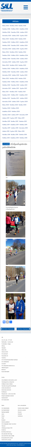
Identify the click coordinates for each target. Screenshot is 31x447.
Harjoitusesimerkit (5, 397)
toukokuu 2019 (23, 121)
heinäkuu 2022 (14, 78)
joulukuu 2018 (14, 128)
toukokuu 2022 (6, 82)
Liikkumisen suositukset (22, 410)
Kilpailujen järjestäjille (5, 412)
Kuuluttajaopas (4, 391)
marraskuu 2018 (23, 128)
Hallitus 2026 (4, 349)
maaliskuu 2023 (24, 68)
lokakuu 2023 (15, 62)
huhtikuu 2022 (15, 82)
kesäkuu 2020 (22, 105)
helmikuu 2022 (6, 85)
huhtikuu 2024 (15, 55)
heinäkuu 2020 (14, 105)
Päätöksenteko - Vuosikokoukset (7, 341)
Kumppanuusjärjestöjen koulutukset (8, 395)
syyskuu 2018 (13, 131)
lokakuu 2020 (15, 101)
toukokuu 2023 (6, 68)
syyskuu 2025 (23, 35)
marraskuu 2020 (6, 101)
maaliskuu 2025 (24, 42)
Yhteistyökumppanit (5, 367)
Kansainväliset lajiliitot (5, 371)
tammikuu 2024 (15, 58)
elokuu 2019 (21, 118)
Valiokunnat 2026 (5, 351)
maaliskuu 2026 (24, 29)
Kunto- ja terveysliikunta (22, 405)
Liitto (2, 337)
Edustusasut (4, 369)
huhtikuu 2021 (15, 95)
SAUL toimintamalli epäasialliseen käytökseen (10, 359)
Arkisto (15, 21)
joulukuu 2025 (24, 32)
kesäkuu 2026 (22, 25)
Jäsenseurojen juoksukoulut (6, 389)
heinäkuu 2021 (14, 91)
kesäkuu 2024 (22, 52)
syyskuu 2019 (13, 118)
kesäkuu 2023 (22, 65)
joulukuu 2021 (23, 85)
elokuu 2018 (21, 131)
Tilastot (3, 418)
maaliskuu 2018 (14, 138)
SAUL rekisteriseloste (5, 361)
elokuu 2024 (5, 52)
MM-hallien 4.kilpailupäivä (23, 329)
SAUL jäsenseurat (5, 353)
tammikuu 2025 (15, 45)
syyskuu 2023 (23, 62)
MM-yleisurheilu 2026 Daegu (7, 433)
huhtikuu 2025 (15, 42)
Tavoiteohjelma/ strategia (6, 343)
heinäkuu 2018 (6, 134)
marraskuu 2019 (23, 115)
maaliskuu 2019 (14, 124)
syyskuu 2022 (23, 75)
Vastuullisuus (4, 357)
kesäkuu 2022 (22, 78)
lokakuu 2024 (15, 49)
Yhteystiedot (4, 347)
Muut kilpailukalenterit (5, 410)
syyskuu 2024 (23, 49)
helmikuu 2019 (23, 124)
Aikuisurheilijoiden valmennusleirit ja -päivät (9, 380)
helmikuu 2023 (6, 72)
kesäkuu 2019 (14, 121)
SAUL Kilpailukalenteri (5, 408)
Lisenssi (3, 414)
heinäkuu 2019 (6, 121)
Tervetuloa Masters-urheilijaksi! (23, 408)
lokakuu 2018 (5, 131)
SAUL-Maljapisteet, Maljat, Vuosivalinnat (9, 423)
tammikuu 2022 (15, 85)
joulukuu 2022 (24, 72)
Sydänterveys (20, 416)
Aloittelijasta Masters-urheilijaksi (7, 383)
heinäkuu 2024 (14, 52)
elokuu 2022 (5, 78)
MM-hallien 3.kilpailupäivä (8, 329)
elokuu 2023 (5, 65)
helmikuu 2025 (6, 45)
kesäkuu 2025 (22, 39)
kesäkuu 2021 (22, 91)
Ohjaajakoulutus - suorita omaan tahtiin (9, 393)
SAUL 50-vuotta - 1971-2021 (7, 340)
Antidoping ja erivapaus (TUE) (7, 427)
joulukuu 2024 (24, 45)
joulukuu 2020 (23, 98)
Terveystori (19, 412)
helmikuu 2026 (6, 32)
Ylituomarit (3, 425)
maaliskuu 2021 (23, 95)
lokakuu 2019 (5, 118)
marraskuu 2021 (6, 88)
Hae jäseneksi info (5, 355)
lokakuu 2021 (15, 88)
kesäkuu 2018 (14, 134)
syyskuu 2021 (23, 88)
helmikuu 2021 (6, 98)
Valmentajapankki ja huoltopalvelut (8, 381)
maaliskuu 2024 (24, 55)
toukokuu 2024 (6, 55)
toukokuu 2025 (6, 42)
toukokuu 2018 (23, 134)
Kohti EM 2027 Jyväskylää (6, 439)
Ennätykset (3, 420)
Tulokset (3, 416)
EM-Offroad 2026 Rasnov (6, 431)
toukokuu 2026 (6, 29)
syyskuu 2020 (24, 101)
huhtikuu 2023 (15, 68)
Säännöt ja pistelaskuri (6, 422)
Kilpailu (3, 405)
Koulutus (3, 377)
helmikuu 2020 (16, 111)
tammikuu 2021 (15, 98)
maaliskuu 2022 (24, 82)
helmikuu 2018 (23, 138)
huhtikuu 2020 (15, 108)
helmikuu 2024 (6, 58)
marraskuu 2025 (6, 35)
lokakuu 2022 (15, 75)
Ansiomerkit (4, 363)
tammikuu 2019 (6, 128)
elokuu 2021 (5, 91)
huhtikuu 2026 (15, 29)
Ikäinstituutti (20, 414)
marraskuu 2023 (6, 62)
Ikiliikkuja (3, 345)
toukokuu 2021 (6, 95)
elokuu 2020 (5, 105)
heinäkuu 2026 (14, 25)
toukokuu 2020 (6, 108)
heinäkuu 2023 (14, 65)
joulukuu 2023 (24, 58)
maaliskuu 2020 (6, 111)
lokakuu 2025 (15, 35)
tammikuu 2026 (15, 32)
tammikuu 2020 (6, 115)
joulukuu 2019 (15, 115)
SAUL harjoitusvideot (5, 399)
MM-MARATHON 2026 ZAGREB (8, 435)
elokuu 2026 (5, 25)
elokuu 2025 (5, 39)
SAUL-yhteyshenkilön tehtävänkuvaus (8, 365)
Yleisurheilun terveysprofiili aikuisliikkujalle (9, 385)
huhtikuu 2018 (6, 138)
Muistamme (4, 429)
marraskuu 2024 (6, 49)
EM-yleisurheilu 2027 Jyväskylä (7, 437)
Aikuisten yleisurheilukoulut (6, 387)
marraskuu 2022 (6, 75)
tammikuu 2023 (15, 72)
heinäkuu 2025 (14, 39)
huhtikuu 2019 (6, 124)
